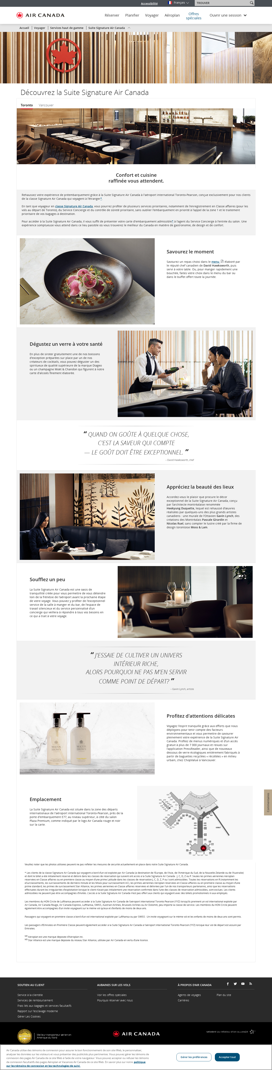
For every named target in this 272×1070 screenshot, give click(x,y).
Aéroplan (172, 15)
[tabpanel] (134, 529)
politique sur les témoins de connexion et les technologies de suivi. (76, 1064)
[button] (251, 3)
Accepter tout (227, 1057)
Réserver (112, 15)
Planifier (132, 15)
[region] (136, 1057)
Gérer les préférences (194, 1057)
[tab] (28, 105)
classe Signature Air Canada (74, 206)
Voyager (152, 15)
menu (217, 262)
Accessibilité (149, 3)
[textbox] (222, 3)
